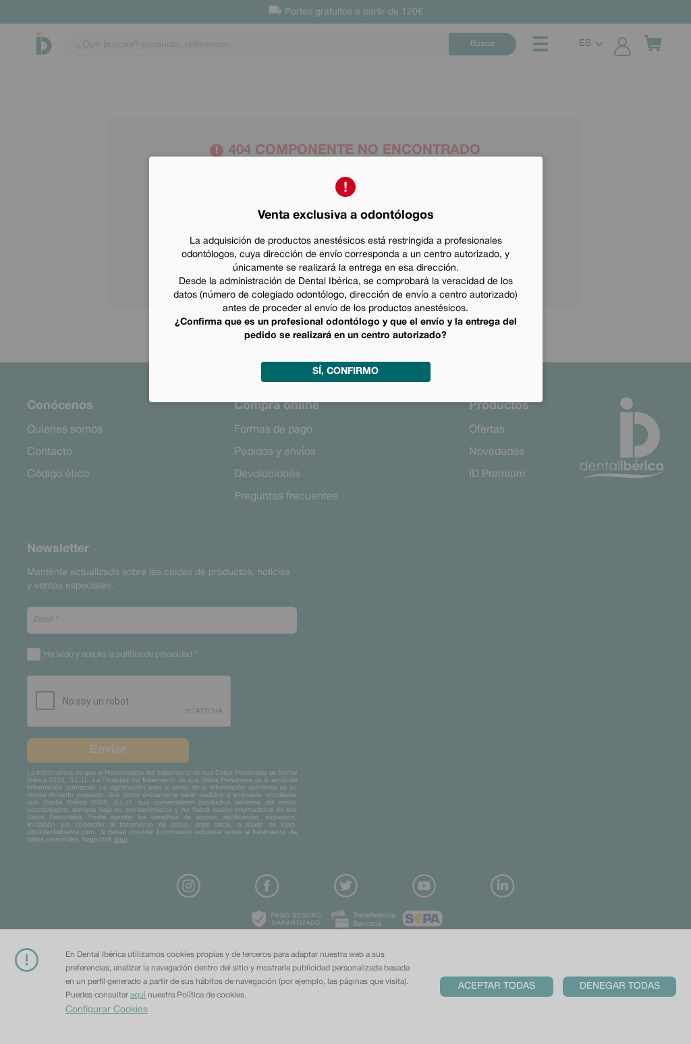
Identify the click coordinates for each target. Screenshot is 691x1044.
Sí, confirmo (345, 371)
